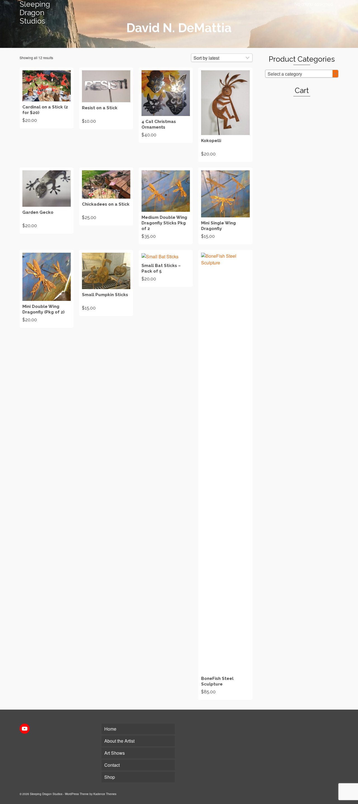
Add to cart (46, 98)
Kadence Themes (104, 794)
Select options (46, 200)
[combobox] (302, 74)
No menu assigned (313, 4)
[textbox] (301, 74)
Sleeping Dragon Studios (35, 12)
